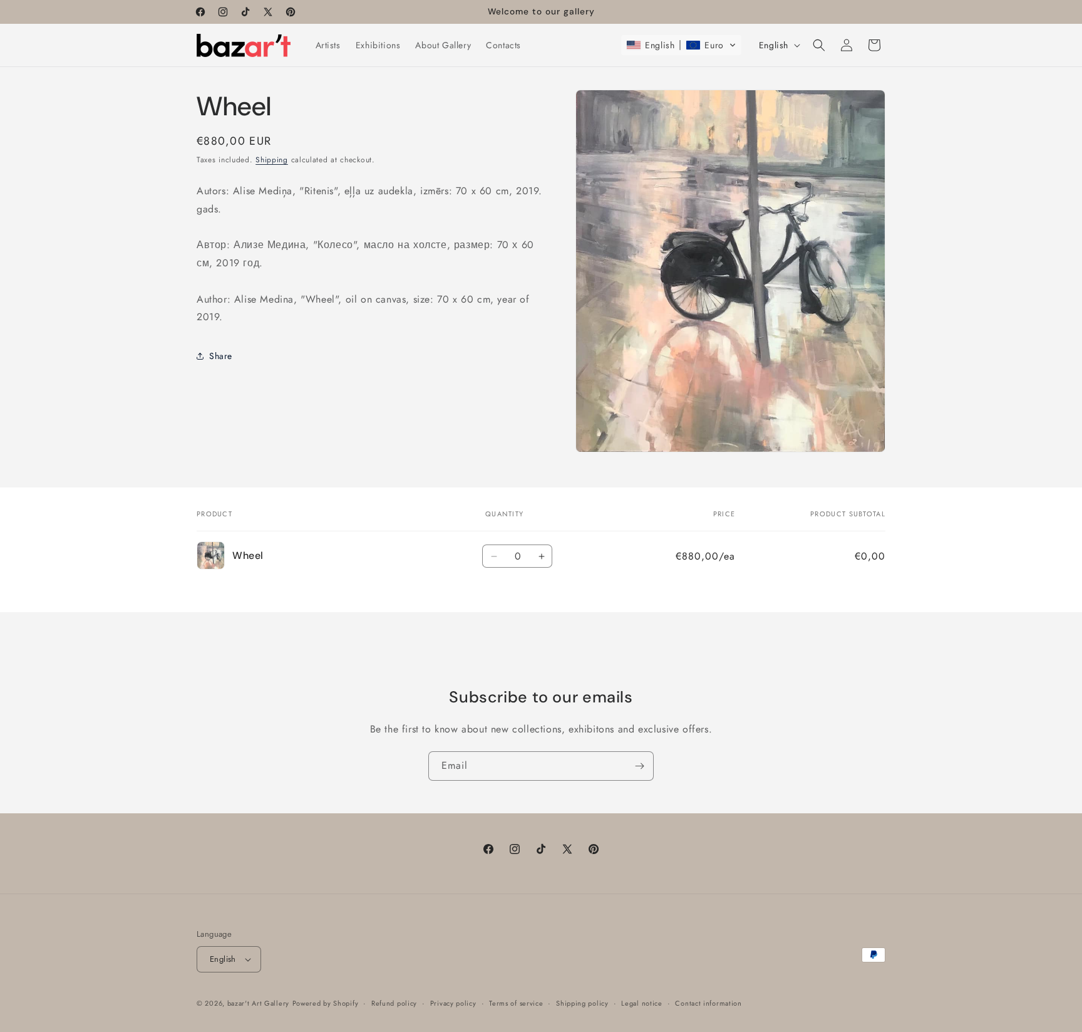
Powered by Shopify (325, 1003)
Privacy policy (453, 1003)
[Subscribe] (639, 766)
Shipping (271, 159)
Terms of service (516, 1003)
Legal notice (641, 1003)
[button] (681, 45)
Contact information (708, 1003)
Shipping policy (582, 1003)
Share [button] (220, 355)
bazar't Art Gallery (258, 1003)
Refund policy (394, 1003)
